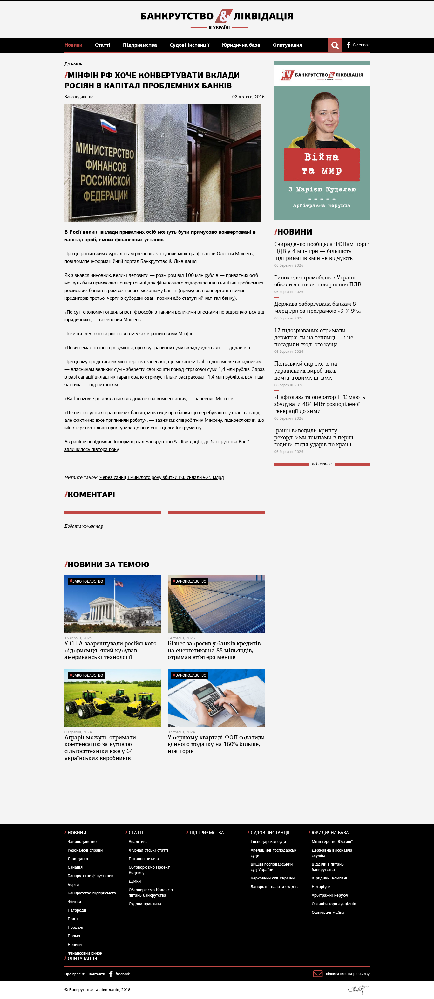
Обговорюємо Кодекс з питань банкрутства (151, 892)
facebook (361, 45)
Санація (75, 867)
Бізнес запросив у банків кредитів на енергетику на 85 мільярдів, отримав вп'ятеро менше (214, 650)
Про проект (74, 974)
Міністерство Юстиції (332, 841)
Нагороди (77, 910)
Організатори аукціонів (334, 904)
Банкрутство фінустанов (90, 876)
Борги (73, 884)
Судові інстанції (190, 45)
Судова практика (145, 904)
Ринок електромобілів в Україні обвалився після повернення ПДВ (317, 281)
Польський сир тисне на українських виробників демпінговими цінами (305, 370)
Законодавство (87, 581)
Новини (74, 45)
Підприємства (141, 45)
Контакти (97, 974)
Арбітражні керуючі (330, 895)
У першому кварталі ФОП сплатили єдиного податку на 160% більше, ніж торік (216, 744)
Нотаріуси (321, 886)
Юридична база (242, 45)
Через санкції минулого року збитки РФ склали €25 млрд (161, 477)
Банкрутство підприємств (92, 893)
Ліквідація (78, 858)
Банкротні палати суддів (274, 886)
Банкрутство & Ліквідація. (169, 261)
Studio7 (358, 990)
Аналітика (138, 841)
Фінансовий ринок (85, 953)
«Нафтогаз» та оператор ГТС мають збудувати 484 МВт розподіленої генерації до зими (319, 403)
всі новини (322, 464)
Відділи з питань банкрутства (328, 867)
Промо (74, 936)
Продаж (75, 927)
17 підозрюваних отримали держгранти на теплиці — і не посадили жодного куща (313, 337)
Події (73, 918)
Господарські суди (268, 841)
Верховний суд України (273, 878)
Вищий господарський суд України (272, 867)
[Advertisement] (322, 514)
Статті (103, 45)
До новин (73, 64)
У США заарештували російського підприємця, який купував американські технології (110, 650)
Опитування (287, 45)
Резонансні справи (85, 850)
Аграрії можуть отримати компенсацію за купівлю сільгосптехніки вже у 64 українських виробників (100, 748)
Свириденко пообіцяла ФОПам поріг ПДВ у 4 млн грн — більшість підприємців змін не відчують (321, 251)
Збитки (74, 901)
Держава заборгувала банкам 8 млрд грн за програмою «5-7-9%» (318, 307)
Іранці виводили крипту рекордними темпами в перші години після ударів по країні (313, 437)
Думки (135, 881)
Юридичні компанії (330, 878)
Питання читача (144, 858)
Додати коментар (83, 526)
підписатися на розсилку (348, 973)
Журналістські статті (148, 850)
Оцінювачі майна (328, 912)
